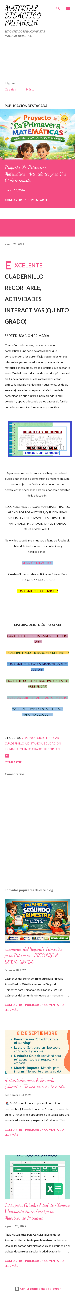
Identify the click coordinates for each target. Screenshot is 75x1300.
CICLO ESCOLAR (48, 737)
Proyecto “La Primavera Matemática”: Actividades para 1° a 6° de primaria (35, 174)
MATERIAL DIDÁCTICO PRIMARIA (23, 15)
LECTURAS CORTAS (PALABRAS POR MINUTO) (37, 697)
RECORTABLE (53, 749)
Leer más (11, 1010)
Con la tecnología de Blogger (40, 1289)
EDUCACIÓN (52, 743)
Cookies (10, 89)
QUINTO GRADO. (31, 749)
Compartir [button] (13, 200)
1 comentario (36, 200)
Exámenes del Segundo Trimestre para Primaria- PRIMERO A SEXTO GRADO (34, 955)
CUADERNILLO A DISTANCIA (24, 743)
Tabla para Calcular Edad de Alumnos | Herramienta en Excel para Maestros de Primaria (37, 1211)
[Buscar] (58, 7)
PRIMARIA (12, 749)
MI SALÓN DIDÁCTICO (37, 563)
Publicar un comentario (44, 1004)
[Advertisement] (29, 61)
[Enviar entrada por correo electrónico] (7, 757)
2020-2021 (29, 737)
